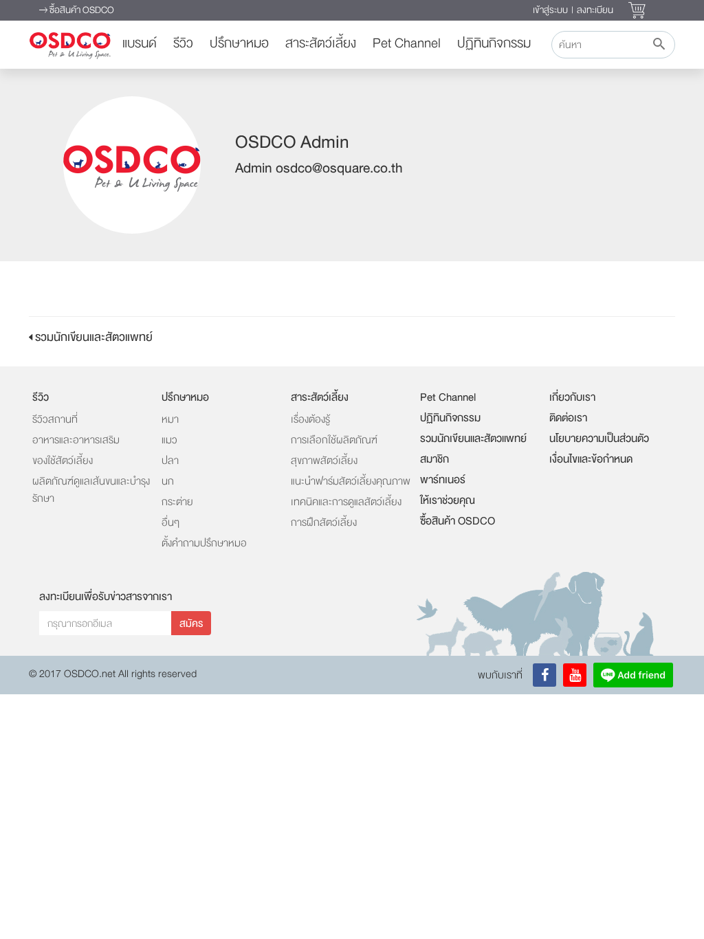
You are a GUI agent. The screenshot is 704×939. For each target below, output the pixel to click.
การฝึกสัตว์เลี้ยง (324, 522)
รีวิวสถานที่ (55, 419)
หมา (170, 419)
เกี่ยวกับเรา (572, 397)
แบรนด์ (139, 43)
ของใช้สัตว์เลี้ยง (62, 461)
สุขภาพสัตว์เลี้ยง (324, 461)
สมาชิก (434, 459)
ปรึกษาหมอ (239, 43)
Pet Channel (407, 43)
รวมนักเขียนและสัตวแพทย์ (92, 337)
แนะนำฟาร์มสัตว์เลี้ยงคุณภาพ (350, 481)
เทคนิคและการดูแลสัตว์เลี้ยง (346, 502)
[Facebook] (544, 675)
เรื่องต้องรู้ (310, 419)
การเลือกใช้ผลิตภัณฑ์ (334, 440)
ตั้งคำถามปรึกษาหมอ (204, 543)
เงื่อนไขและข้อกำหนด (590, 459)
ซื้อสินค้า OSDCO (80, 10)
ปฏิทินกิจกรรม (494, 43)
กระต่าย (177, 502)
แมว (169, 440)
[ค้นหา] (659, 44)
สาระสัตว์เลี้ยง (320, 43)
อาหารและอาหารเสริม (76, 440)
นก (168, 481)
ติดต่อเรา (568, 418)
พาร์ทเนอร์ (442, 480)
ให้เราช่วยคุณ (447, 500)
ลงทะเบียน (595, 10)
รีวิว (183, 43)
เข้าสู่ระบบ (550, 10)
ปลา (170, 461)
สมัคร (191, 623)
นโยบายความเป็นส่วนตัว (599, 439)
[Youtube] (574, 675)
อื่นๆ (170, 522)
